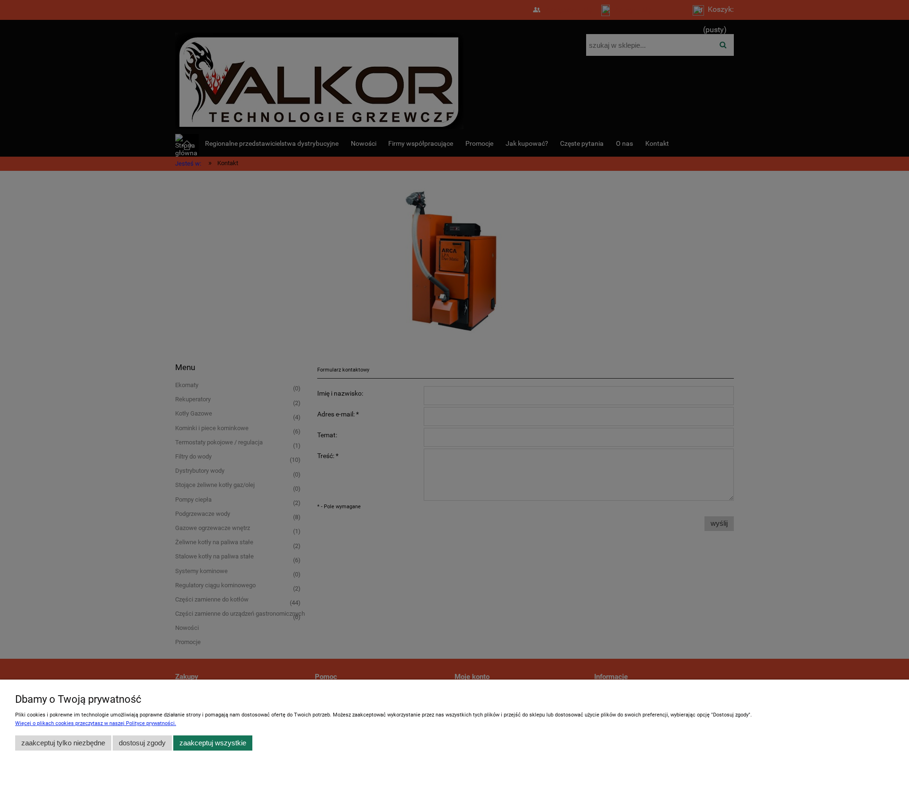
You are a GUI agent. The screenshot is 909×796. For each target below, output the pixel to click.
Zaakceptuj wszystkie (212, 743)
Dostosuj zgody (142, 743)
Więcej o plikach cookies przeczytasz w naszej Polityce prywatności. (95, 723)
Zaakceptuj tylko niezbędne (63, 743)
